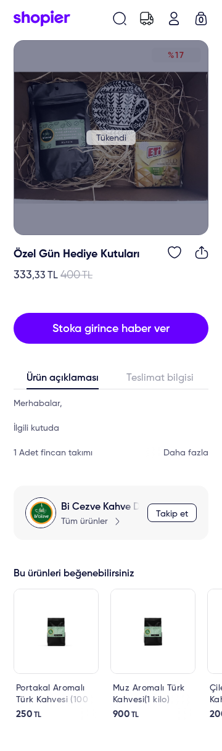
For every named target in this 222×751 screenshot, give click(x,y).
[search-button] (119, 18)
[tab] (62, 380)
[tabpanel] (111, 428)
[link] (56, 654)
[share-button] (201, 252)
